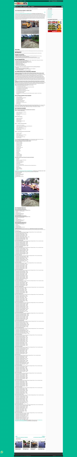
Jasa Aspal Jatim (50, 16)
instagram (55, 1)
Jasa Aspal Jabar (50, 17)
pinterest (56, 1)
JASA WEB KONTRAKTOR (59, 455)
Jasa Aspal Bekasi (50, 11)
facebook (50, 1)
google (51, 1)
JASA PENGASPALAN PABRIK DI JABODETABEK (23, 10)
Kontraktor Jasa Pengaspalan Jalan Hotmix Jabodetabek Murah (23, 13)
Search (62, 6)
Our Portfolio (25, 6)
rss (52, 1)
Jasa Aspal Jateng (50, 15)
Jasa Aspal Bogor (50, 13)
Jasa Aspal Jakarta (50, 10)
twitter (49, 1)
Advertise (29, 6)
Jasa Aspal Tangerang (50, 14)
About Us (17, 6)
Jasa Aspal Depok (50, 12)
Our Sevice (21, 6)
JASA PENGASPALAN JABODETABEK (19, 455)
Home (15, 6)
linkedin (53, 1)
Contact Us (32, 6)
